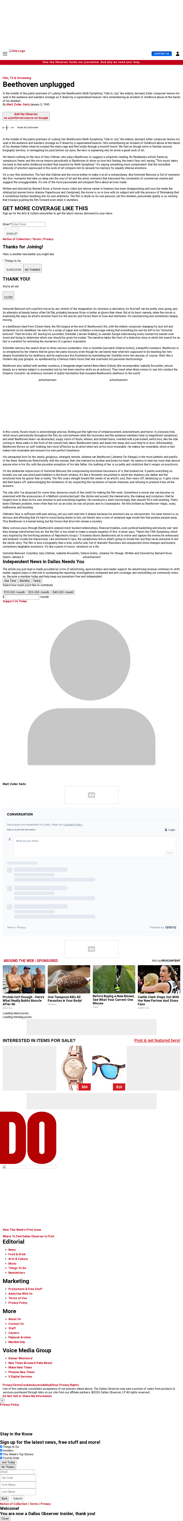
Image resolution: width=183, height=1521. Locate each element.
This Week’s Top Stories (18, 1454)
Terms (36, 239)
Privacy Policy (17, 1303)
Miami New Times (20, 1367)
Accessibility (41, 1385)
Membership (16, 1342)
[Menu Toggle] (5, 54)
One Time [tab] (10, 581)
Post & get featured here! (157, 1040)
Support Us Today (15, 601)
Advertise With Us (20, 1293)
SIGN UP (11, 233)
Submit (17, 1498)
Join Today (8, 1462)
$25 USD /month (38, 592)
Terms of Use (17, 1298)
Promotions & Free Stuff (25, 1289)
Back (4, 1498)
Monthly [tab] (25, 581)
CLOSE (8, 297)
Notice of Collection (16, 239)
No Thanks (8, 1467)
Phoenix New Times (21, 1372)
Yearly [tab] (37, 581)
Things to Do (11, 1446)
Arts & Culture (18, 1259)
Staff (12, 1328)
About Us (14, 1319)
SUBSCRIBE (13, 269)
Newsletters (16, 1272)
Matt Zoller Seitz (18, 104)
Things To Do (17, 1268)
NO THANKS (32, 269)
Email (7, 224)
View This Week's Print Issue (22, 1229)
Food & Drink (17, 1254)
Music (12, 1263)
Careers (13, 1333)
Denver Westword (20, 1358)
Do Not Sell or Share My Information (27, 1396)
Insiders (8, 1450)
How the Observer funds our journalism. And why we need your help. (91, 62)
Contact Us (16, 1323)
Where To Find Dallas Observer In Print (28, 1236)
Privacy (48, 239)
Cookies (27, 1385)
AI (51, 1385)
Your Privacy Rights (65, 1385)
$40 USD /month (63, 592)
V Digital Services (20, 1376)
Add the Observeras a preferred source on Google (26, 116)
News (12, 1250)
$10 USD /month (14, 592)
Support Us (161, 53)
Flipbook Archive (19, 1337)
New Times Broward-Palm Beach (30, 1363)
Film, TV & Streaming (17, 78)
